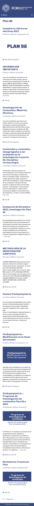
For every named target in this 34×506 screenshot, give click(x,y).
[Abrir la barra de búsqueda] (32, 15)
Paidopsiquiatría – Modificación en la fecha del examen (16, 337)
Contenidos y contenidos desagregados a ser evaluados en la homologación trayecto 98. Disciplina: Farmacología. (16, 156)
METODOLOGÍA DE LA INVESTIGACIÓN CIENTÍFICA (14, 251)
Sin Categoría (14, 59)
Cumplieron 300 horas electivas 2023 (15, 30)
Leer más (6, 95)
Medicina (8, 287)
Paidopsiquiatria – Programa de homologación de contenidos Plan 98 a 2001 (14, 398)
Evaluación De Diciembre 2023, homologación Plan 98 (17, 209)
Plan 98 (7, 59)
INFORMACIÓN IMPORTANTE (11, 68)
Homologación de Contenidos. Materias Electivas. (15, 110)
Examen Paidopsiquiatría (17, 294)
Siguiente (11, 499)
